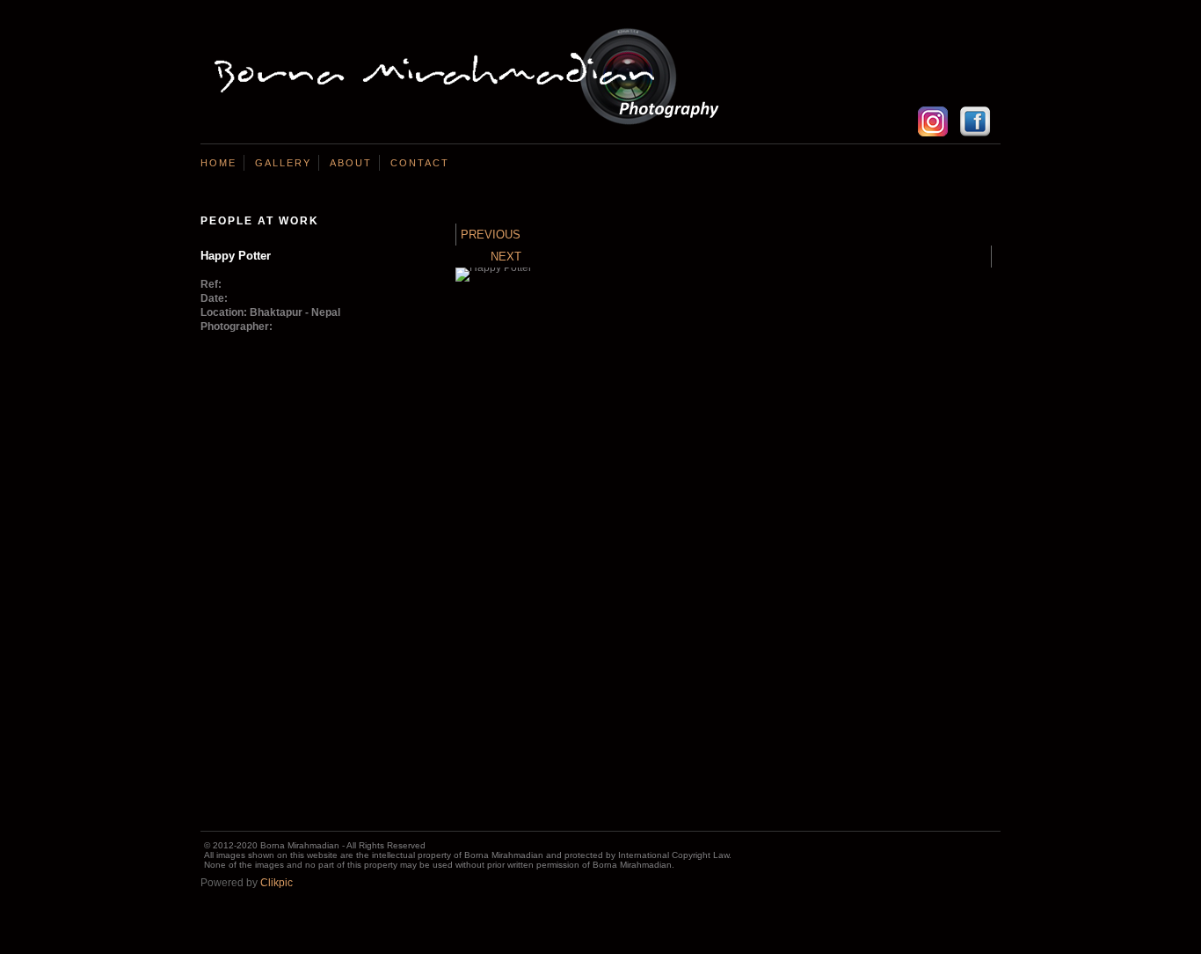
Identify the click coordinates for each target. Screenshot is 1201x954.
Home (218, 163)
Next (506, 256)
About (351, 163)
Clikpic (276, 883)
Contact (419, 163)
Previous (490, 234)
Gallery (283, 163)
